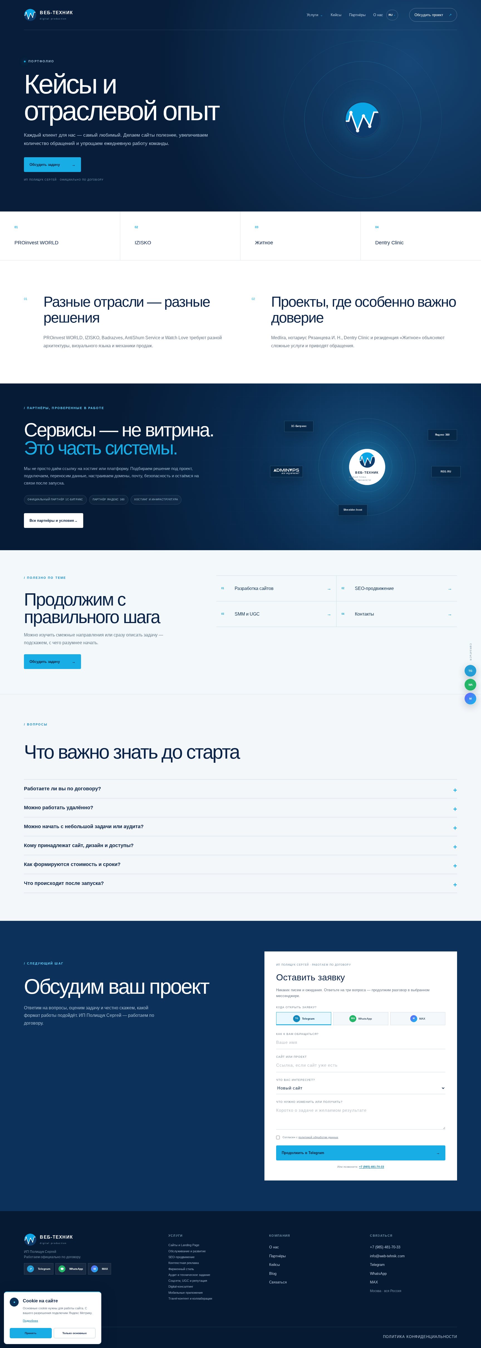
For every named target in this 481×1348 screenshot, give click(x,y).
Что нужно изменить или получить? (309, 1101)
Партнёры (357, 15)
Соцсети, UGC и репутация (187, 1280)
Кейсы (336, 15)
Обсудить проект (433, 15)
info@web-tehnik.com (387, 1256)
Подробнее (30, 1320)
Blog (272, 1273)
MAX (419, 1018)
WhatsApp (361, 1018)
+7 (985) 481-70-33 (371, 1166)
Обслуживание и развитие (187, 1251)
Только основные (74, 1333)
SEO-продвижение (181, 1257)
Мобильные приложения (185, 1292)
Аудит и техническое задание (189, 1274)
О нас (378, 15)
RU (392, 14)
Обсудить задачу (52, 165)
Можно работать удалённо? (58, 807)
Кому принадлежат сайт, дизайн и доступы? (79, 845)
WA (470, 684)
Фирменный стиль (181, 1269)
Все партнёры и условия (54, 520)
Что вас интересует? (295, 1079)
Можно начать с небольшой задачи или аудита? (84, 826)
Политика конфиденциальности (420, 1337)
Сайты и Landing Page (183, 1245)
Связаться (278, 1282)
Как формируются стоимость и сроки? (72, 864)
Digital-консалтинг (180, 1286)
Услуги (315, 15)
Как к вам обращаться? (297, 1033)
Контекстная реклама (183, 1263)
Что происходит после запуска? (64, 883)
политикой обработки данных (318, 1137)
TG (470, 670)
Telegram (305, 1018)
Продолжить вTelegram (361, 1153)
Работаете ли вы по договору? (62, 788)
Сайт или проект (291, 1056)
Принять (30, 1333)
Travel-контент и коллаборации (190, 1298)
